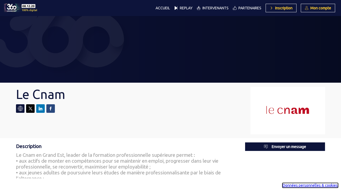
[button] (281, 8)
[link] (163, 8)
